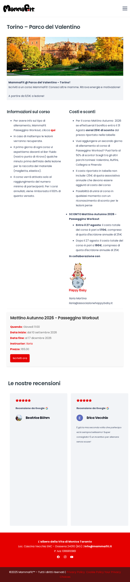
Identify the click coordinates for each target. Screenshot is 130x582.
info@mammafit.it (98, 546)
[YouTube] (71, 557)
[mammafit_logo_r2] (19, 8)
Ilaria (29, 344)
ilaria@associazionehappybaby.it (91, 303)
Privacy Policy (76, 572)
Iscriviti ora (20, 358)
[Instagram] (65, 557)
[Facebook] (58, 557)
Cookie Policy (95, 572)
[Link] (39, 408)
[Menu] (124, 8)
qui (53, 130)
